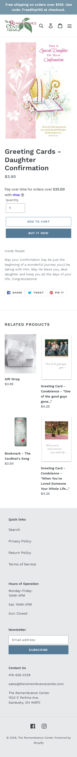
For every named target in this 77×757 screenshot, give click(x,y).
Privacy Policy (20, 541)
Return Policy (20, 553)
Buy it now (38, 233)
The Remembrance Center (36, 737)
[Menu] (69, 25)
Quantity (12, 200)
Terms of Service (22, 564)
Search (14, 530)
